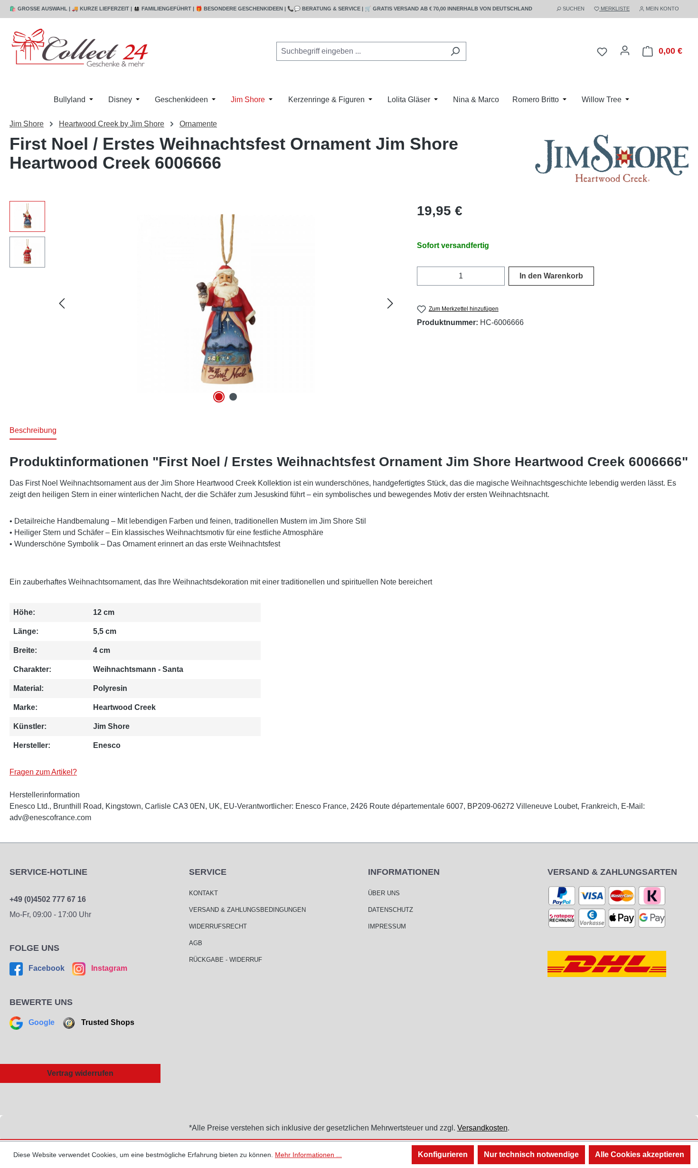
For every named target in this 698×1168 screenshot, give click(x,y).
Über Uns (384, 893)
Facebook (46, 968)
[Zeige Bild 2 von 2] (233, 397)
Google (42, 1022)
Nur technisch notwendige (531, 1154)
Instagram (108, 968)
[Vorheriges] (62, 303)
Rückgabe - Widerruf (225, 959)
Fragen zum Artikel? (43, 772)
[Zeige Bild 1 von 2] (219, 397)
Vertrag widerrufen (80, 1073)
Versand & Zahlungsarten (612, 872)
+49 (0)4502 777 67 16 (47, 899)
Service (207, 872)
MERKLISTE (614, 8)
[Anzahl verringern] (423, 276)
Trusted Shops (106, 1022)
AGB (195, 943)
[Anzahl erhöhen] (499, 276)
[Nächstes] (390, 303)
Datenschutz (390, 909)
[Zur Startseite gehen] (80, 50)
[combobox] (360, 51)
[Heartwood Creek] (612, 158)
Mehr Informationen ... (308, 1154)
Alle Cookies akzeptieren (639, 1154)
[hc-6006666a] (226, 303)
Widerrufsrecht (218, 926)
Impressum (387, 926)
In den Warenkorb (551, 276)
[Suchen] (455, 51)
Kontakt (203, 893)
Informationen (404, 872)
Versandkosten (482, 1128)
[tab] (33, 431)
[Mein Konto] (624, 50)
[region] (203, 303)
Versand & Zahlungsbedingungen (247, 909)
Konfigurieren (443, 1154)
